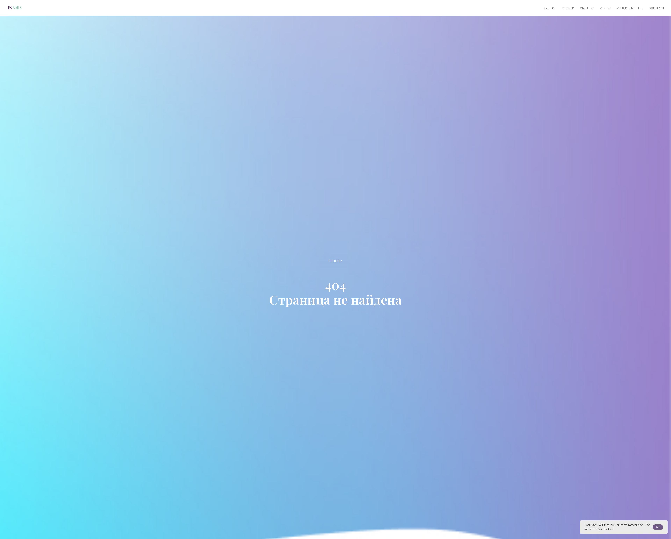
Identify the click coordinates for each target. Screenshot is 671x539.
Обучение (587, 8)
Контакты (657, 8)
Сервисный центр (630, 8)
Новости (567, 8)
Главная (549, 8)
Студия (605, 8)
